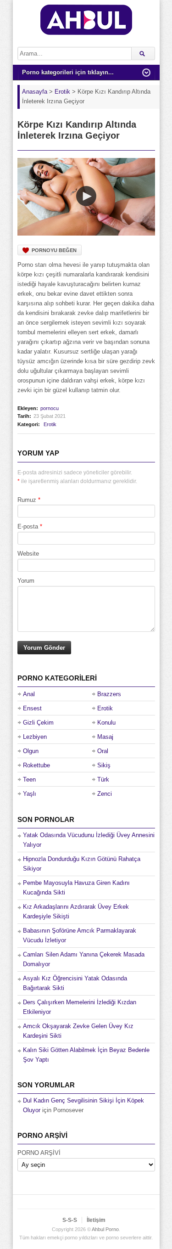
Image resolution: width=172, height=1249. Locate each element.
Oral (102, 751)
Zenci (104, 793)
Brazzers (109, 694)
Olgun (31, 751)
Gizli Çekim (38, 722)
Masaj (105, 736)
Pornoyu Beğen (54, 250)
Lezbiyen (35, 736)
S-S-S (69, 1220)
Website (28, 553)
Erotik (50, 424)
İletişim (96, 1220)
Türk (103, 779)
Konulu (106, 722)
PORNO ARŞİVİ (39, 1152)
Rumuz (26, 499)
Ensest (32, 708)
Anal (29, 694)
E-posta (27, 526)
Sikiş (104, 765)
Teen (29, 779)
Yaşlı (29, 793)
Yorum (25, 580)
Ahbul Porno (105, 1229)
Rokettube (36, 765)
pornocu (49, 408)
